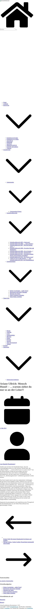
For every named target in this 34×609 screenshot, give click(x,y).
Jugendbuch (10, 141)
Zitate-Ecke (6, 298)
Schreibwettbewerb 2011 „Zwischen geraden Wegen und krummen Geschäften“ (21, 254)
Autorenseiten (10, 182)
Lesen (8, 333)
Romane (9, 339)
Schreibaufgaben (11, 261)
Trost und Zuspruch (12, 342)
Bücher (8, 330)
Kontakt (5, 345)
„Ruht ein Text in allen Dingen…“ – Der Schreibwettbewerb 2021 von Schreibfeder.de (22, 259)
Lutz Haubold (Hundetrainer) (7, 464)
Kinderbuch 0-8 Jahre (12, 138)
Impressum (6, 347)
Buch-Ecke (6, 105)
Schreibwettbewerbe (12, 213)
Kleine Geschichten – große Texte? (19, 290)
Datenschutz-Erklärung (13, 379)
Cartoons (9, 148)
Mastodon (2, 599)
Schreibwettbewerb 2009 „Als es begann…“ (21, 251)
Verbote (9, 344)
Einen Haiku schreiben (16, 296)
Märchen (9, 336)
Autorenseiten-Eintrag (15, 211)
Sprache (9, 341)
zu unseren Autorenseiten (6, 581)
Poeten (8, 338)
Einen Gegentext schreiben (17, 295)
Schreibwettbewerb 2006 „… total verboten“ (21, 243)
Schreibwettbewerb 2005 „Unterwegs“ (20, 242)
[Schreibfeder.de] (17, 27)
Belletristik (9, 142)
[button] (18, 136)
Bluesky (2, 602)
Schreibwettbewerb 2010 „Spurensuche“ (20, 252)
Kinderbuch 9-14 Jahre (13, 139)
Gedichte (5, 104)
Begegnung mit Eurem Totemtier (18, 292)
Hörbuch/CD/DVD (12, 145)
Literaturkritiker (11, 335)
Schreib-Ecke (6, 149)
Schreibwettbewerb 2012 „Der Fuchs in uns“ (21, 257)
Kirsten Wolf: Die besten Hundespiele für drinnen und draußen (17, 539)
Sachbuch (9, 144)
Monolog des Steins (15, 293)
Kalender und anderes (12, 146)
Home (5, 102)
